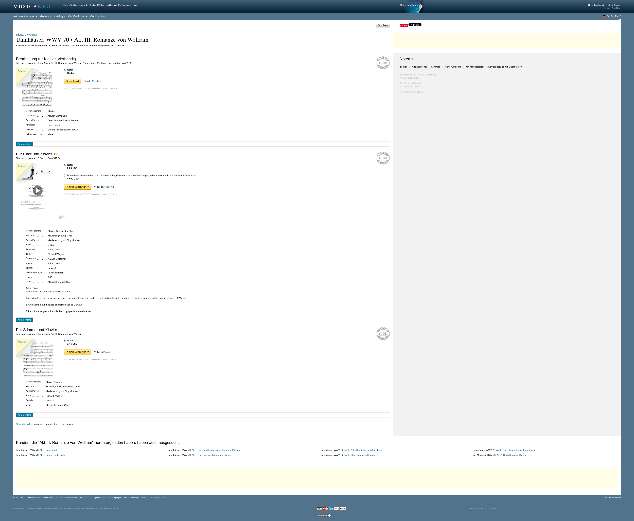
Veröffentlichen (76, 16)
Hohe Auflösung (453, 67)
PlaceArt (107, 352)
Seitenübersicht (71, 498)
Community (97, 16)
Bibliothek (96, 81)
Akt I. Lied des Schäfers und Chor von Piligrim (216, 450)
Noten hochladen (409, 5)
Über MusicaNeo (33, 498)
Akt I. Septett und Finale (52, 455)
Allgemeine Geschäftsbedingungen (107, 498)
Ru (616, 16)
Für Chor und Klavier (411, 85)
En (612, 16)
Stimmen (435, 67)
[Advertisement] (507, 40)
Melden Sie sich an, (25, 424)
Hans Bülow (54, 125)
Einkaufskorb (598, 5)
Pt (620, 16)
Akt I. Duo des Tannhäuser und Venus (211, 455)
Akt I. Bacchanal (48, 450)
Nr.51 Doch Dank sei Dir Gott (512, 455)
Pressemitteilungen (131, 498)
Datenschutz (85, 498)
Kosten (145, 498)
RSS (165, 498)
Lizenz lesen (189, 175)
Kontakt (59, 498)
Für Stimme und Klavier (412, 91)
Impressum (155, 498)
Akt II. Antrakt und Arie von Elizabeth (363, 450)
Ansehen (22, 71)
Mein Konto (614, 5)
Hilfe (22, 498)
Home (15, 498)
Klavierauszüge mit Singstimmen (505, 67)
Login (606, 8)
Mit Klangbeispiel (475, 67)
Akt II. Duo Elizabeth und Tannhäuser (515, 450)
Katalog (58, 16)
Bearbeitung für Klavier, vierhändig (418, 76)
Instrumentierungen (24, 16)
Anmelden (616, 8)
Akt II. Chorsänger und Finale (359, 455)
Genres (44, 16)
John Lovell (108, 187)
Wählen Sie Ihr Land (613, 498)
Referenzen (48, 498)
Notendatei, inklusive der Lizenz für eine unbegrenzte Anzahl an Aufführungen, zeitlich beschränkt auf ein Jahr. (125, 175)
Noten (70, 69)
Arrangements (419, 67)
